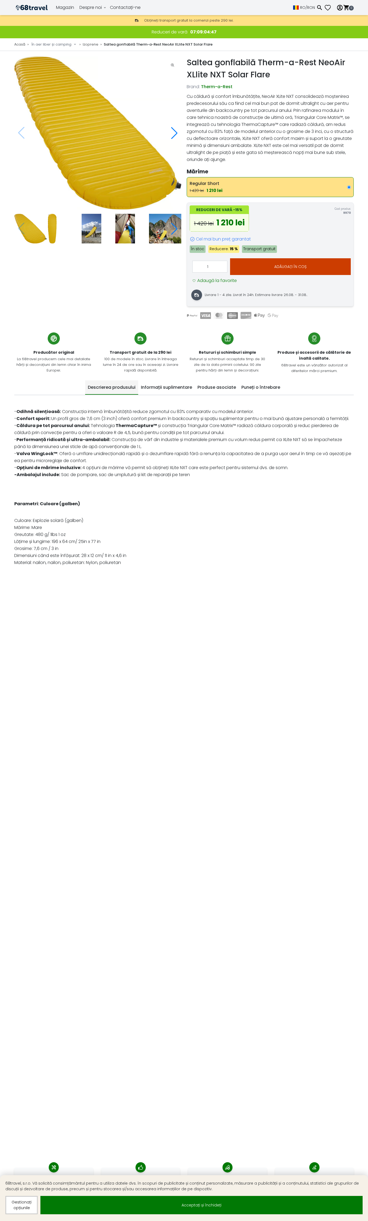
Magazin (65, 7)
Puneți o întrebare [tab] (260, 387)
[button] (174, 133)
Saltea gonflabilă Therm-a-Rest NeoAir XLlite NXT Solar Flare (158, 44)
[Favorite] (329, 7)
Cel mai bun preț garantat (223, 239)
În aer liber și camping (51, 44)
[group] (97, 133)
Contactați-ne (125, 7)
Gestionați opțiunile (22, 1204)
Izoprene (90, 44)
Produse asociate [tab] (216, 387)
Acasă (19, 44)
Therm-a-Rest (216, 87)
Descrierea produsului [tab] (112, 387)
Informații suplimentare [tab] (166, 387)
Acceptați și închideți (201, 1205)
